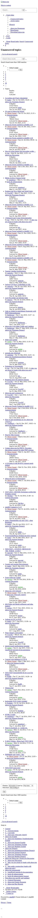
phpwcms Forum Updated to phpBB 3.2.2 (19, 406)
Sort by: (20, 785)
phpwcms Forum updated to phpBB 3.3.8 (19, 138)
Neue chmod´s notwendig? (14, 633)
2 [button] (5, 74)
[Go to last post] (22, 107)
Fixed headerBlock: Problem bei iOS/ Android (20, 536)
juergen (9, 579)
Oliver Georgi (11, 113)
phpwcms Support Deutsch (14, 275)
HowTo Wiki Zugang (12, 435)
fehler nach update (11, 340)
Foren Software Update (13, 577)
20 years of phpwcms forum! (14, 111)
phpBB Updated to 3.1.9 (13, 507)
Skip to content (6, 5)
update (9, 342)
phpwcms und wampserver (14, 393)
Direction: (6, 788)
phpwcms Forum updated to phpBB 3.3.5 (19, 165)
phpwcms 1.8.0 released (13, 591)
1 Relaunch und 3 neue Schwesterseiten (18, 218)
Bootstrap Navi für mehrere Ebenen (17, 380)
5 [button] (5, 79)
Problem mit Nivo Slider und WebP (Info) (19, 191)
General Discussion (11, 498)
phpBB (11, 897)
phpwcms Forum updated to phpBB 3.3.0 (19, 258)
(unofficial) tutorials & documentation (17, 650)
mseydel (10, 553)
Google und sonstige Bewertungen (16, 564)
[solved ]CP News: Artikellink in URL (18, 284)
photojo (9, 300)
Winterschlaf (9, 688)
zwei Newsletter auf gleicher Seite (16, 298)
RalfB (9, 676)
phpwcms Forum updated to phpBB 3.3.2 (19, 231)
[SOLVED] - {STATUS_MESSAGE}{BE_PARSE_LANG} (18, 550)
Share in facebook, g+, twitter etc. (16, 728)
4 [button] (5, 77)
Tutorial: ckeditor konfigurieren (15, 271)
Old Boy (10, 496)
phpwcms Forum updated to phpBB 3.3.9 (19, 125)
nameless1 (12, 180)
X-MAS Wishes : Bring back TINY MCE (19, 741)
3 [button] (5, 76)
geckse (9, 608)
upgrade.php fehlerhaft (12, 353)
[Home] (5, 2)
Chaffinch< (11, 423)
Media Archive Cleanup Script (15, 178)
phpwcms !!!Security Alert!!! (16, 595)
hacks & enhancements (14, 182)
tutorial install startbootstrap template (17, 646)
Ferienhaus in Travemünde (14, 366)
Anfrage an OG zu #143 (13, 619)
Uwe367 (10, 193)
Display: (6, 785)
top (8, 153)
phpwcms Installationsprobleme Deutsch (18, 357)
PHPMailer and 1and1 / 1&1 (14, 754)
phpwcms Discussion (12, 155)
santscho (10, 273)
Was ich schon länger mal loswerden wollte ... (20, 151)
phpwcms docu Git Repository (15, 479)
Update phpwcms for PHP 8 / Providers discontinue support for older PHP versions (19, 449)
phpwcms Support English (14, 425)
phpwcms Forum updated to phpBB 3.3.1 (19, 244)
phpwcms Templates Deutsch (15, 102)
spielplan (10, 355)
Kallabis (10, 703)
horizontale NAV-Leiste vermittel (16, 701)
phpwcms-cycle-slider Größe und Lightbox (19, 326)
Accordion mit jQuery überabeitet (16, 98)
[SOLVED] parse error (12, 768)
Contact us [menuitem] (9, 893)
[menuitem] (16, 19)
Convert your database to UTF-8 (16, 659)
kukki (9, 100)
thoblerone (10, 315)
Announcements (12, 115)
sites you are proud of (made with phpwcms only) (21, 221)
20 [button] (6, 83)
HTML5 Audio (10, 714)
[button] (5, 66)
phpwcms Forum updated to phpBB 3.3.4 (19, 205)
